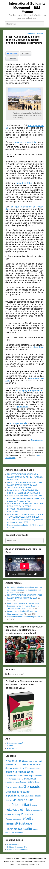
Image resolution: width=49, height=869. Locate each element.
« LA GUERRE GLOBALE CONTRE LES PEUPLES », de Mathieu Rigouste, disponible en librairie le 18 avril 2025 (25, 519)
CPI (6, 779)
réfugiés (27, 818)
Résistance (24, 823)
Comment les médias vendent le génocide (23, 617)
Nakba (34, 805)
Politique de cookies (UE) (17, 847)
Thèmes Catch (34, 865)
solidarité (25, 829)
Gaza (37, 782)
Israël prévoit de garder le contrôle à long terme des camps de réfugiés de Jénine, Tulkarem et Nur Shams (23, 606)
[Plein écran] (40, 574)
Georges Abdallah (14, 787)
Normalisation (37, 810)
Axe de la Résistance (25, 768)
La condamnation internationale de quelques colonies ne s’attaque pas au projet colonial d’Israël (24, 590)
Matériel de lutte (23, 799)
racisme (18, 819)
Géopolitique (12, 791)
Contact (10, 746)
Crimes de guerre (14, 779)
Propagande (10, 819)
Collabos (28, 771)
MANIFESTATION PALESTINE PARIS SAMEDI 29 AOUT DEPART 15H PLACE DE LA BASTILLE (25, 477)
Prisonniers (27, 814)
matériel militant (18, 805)
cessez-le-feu (13, 771)
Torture (35, 829)
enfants (31, 782)
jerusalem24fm (37, 440)
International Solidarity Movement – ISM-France (27, 8)
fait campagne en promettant (30, 390)
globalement (22, 406)
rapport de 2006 (24, 183)
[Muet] (35, 574)
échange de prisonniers (14, 833)
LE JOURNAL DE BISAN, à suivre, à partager (25, 514)
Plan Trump (15, 814)
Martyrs (8, 800)
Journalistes (30, 796)
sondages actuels (18, 423)
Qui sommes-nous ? (15, 743)
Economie (23, 782)
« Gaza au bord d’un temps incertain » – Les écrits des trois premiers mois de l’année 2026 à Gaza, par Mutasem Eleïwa (25, 498)
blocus (38, 768)
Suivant (41, 34)
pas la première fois (25, 142)
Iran (22, 795)
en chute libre (37, 347)
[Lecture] (9, 574)
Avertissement (13, 844)
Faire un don (12, 748)
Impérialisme (12, 795)
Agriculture (28, 761)
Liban (38, 795)
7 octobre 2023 (14, 760)
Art (14, 765)
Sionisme (11, 828)
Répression (10, 824)
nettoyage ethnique (18, 809)
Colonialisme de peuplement (29, 776)
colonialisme (10, 775)
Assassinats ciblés (24, 765)
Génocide (31, 786)
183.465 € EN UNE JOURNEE (19, 488)
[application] (24, 566)
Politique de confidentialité (17, 850)
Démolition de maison (12, 782)
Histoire (25, 791)
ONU (7, 814)
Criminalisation (29, 779)
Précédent (30, 34)
